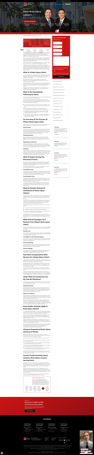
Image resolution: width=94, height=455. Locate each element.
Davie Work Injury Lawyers (57, 117)
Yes (54, 70)
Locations (52, 439)
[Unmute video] (81, 431)
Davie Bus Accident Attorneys (57, 81)
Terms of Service (54, 449)
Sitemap (55, 452)
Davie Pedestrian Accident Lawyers (58, 98)
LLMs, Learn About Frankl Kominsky (39, 452)
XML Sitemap (64, 452)
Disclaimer (51, 452)
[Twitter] (62, 440)
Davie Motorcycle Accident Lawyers (58, 92)
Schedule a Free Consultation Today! (37, 46)
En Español (62, 4)
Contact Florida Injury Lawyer (53, 438)
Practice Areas (42, 4)
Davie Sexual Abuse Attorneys (57, 109)
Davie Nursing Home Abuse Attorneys (59, 95)
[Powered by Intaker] (88, 453)
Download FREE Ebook (30, 410)
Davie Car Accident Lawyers (57, 84)
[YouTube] (64, 440)
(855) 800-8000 (67, 1)
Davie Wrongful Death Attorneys (58, 120)
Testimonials (56, 4)
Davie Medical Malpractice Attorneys (58, 89)
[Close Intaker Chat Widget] (91, 431)
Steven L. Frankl (34, 379)
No (54, 71)
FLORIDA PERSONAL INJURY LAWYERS (29, 35)
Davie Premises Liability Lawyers (58, 106)
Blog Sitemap (59, 452)
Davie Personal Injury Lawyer (57, 103)
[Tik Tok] (64, 442)
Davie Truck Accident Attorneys (58, 114)
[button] (49, 4)
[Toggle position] (90, 431)
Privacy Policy (47, 452)
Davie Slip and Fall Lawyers (57, 112)
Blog (59, 4)
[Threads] (69, 440)
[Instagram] (66, 440)
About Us (51, 4)
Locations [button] (47, 4)
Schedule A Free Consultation (29, 21)
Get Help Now (68, 4)
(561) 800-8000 (35, 437)
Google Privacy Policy (49, 449)
